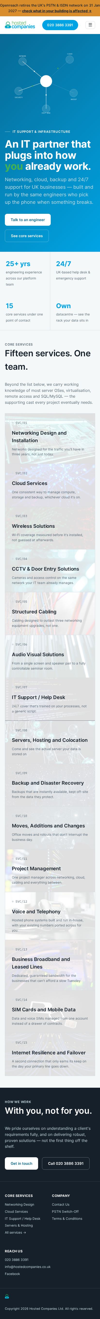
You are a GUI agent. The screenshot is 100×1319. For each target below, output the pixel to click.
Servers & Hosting (19, 1225)
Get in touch (21, 1163)
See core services (27, 235)
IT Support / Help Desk (22, 1218)
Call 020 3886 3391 (65, 1163)
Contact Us (60, 1204)
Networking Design (19, 1204)
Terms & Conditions (67, 1218)
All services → (15, 1232)
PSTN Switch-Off (65, 1211)
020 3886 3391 (60, 25)
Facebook (12, 1274)
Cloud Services (16, 1211)
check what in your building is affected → (57, 11)
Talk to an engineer (28, 219)
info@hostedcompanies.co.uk (27, 1267)
